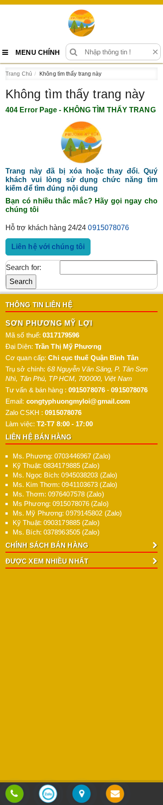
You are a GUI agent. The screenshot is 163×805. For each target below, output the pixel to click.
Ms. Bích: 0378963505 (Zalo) (56, 532)
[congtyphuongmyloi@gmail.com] (115, 794)
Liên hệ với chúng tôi (48, 247)
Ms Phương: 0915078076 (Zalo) (61, 503)
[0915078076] (14, 794)
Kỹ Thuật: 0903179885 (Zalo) (56, 522)
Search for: (23, 267)
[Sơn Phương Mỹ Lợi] (81, 23)
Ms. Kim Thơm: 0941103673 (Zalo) (65, 484)
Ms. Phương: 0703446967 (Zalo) (61, 456)
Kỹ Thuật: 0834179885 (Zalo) (56, 465)
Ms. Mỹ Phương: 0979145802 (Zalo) (67, 513)
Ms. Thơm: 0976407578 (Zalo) (58, 494)
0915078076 (108, 227)
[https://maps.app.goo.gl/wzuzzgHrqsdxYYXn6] (81, 794)
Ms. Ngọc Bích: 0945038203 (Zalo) (65, 475)
